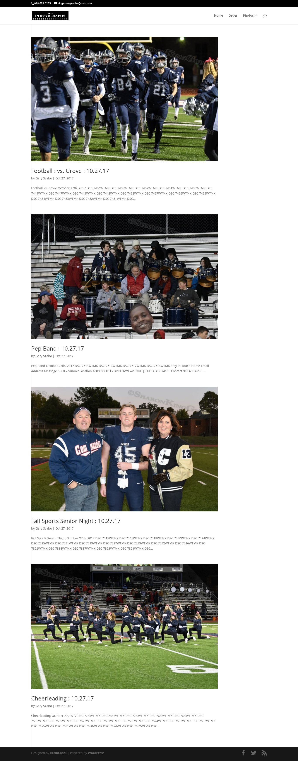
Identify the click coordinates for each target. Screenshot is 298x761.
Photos (248, 15)
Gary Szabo (44, 178)
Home (218, 15)
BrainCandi (58, 753)
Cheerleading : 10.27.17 (62, 698)
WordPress (96, 753)
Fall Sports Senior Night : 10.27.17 (76, 521)
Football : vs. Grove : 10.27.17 (70, 171)
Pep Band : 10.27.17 (57, 348)
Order (233, 15)
